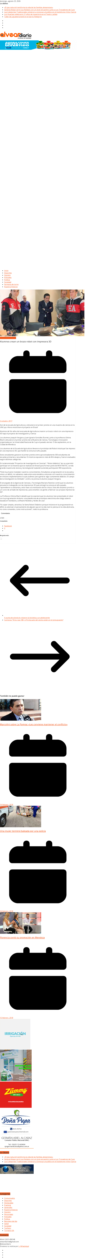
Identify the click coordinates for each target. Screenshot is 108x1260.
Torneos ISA (9, 1230)
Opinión (7, 275)
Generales (8, 1207)
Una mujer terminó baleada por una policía (23, 831)
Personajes (8, 1214)
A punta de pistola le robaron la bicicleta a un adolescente (27, 618)
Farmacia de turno (11, 284)
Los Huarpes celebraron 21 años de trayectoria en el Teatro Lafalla (30, 14)
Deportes (8, 273)
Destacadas (4, 338)
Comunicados (9, 1198)
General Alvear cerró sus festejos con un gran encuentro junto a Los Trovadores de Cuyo (39, 10)
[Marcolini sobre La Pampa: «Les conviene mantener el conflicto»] (20, 720)
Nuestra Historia (11, 287)
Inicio (6, 270)
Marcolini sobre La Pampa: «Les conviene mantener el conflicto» (34, 724)
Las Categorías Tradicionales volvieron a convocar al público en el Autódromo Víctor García (40, 12)
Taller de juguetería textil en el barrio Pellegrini (23, 17)
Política (7, 280)
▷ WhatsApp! (24, 1246)
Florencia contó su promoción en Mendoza (22, 937)
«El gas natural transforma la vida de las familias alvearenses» (28, 7)
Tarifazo (7, 1228)
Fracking (7, 1205)
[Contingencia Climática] (17, 1173)
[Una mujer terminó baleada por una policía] (20, 826)
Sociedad (7, 282)
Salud (6, 1223)
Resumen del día (10, 1221)
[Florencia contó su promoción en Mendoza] (20, 933)
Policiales (7, 277)
